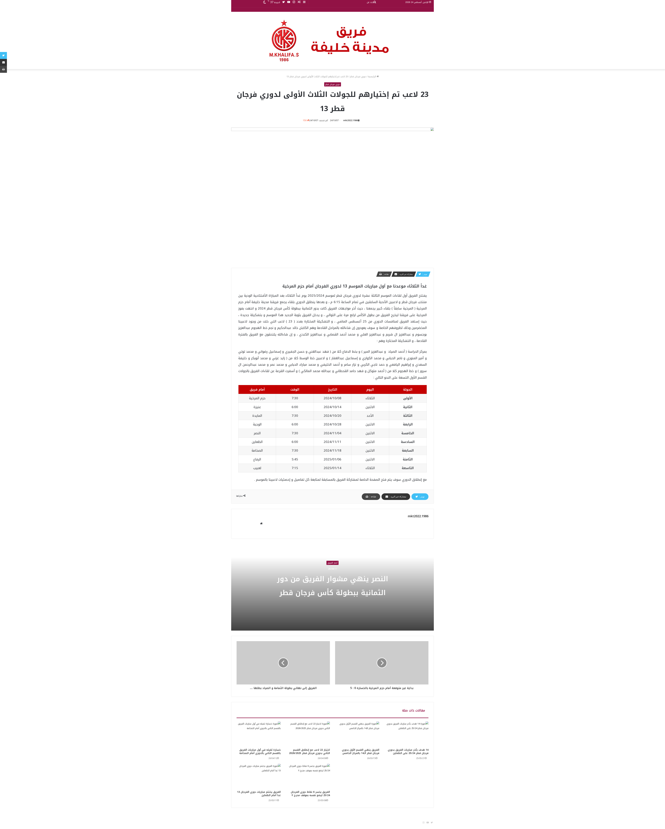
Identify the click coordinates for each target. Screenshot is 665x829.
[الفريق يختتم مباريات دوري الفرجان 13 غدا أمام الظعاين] (259, 776)
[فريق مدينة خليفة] (332, 40)
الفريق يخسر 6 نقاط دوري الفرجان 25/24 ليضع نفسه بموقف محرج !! (310, 794)
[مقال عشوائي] (299, 2)
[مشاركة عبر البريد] (3, 62)
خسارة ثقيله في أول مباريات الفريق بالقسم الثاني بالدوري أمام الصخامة (260, 752)
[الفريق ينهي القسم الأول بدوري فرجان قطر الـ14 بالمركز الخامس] (357, 734)
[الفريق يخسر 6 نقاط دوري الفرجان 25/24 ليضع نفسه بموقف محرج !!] (308, 776)
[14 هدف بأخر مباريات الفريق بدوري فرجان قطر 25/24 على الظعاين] (406, 734)
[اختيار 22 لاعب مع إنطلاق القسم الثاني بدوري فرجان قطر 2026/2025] (308, 734)
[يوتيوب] (288, 2)
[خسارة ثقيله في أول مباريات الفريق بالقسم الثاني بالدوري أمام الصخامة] (259, 734)
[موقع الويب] (261, 524)
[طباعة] (3, 69)
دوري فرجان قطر (358, 76)
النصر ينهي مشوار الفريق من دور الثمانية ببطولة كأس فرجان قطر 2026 (332, 592)
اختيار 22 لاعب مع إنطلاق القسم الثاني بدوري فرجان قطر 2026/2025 (309, 752)
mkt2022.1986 (350, 120)
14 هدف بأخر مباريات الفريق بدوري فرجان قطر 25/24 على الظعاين (408, 752)
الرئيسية (372, 76)
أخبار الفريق (332, 563)
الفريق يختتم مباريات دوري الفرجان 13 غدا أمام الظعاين (259, 794)
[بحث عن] (374, 2)
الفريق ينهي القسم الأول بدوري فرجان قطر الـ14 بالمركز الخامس (360, 752)
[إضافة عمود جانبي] (304, 2)
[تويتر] (283, 2)
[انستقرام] (293, 2)
